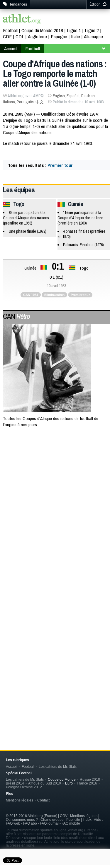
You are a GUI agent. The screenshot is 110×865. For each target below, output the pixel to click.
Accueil (10, 48)
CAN (16, 316)
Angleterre (37, 36)
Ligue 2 (92, 30)
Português (25, 102)
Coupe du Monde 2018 (42, 30)
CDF (7, 36)
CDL (20, 36)
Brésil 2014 (15, 783)
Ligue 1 (74, 30)
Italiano (9, 102)
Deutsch (88, 95)
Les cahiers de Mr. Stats (58, 766)
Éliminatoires (54, 295)
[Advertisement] (55, 494)
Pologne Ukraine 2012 (24, 787)
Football (10, 30)
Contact (43, 800)
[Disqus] (56, 639)
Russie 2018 (90, 779)
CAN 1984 (30, 295)
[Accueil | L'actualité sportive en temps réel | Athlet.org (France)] (22, 20)
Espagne (59, 36)
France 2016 (87, 783)
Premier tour (60, 165)
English (59, 95)
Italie (75, 36)
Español (73, 95)
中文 (39, 102)
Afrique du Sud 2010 (44, 783)
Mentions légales (19, 800)
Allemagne (93, 36)
